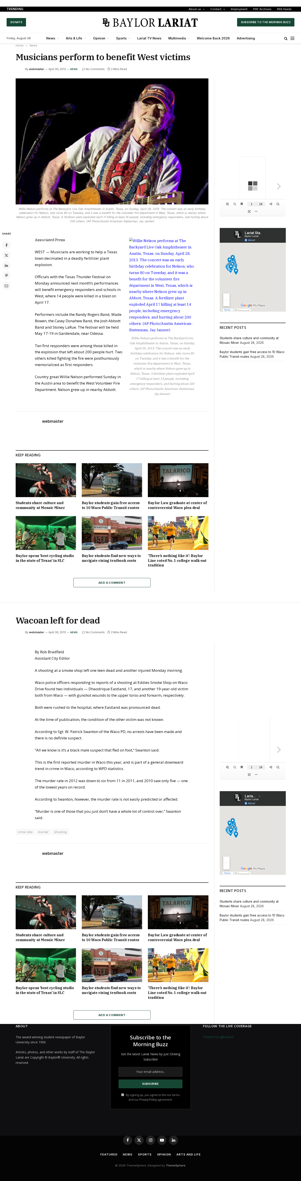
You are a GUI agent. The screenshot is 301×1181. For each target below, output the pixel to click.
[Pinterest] (6, 275)
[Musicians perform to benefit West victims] (112, 141)
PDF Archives (262, 9)
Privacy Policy (148, 1099)
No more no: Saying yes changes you (57, 9)
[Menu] (292, 38)
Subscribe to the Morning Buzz (266, 22)
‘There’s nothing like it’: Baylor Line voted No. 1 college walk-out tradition (177, 560)
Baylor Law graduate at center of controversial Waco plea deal (177, 505)
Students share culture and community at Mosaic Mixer (40, 505)
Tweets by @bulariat (218, 1037)
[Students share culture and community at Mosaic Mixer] (46, 480)
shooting (60, 832)
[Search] (285, 38)
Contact (215, 9)
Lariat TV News (149, 38)
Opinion (99, 38)
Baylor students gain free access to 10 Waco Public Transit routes (111, 505)
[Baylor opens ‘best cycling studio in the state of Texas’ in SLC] (46, 533)
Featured (108, 1154)
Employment (239, 9)
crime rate (25, 832)
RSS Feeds (284, 9)
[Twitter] (6, 255)
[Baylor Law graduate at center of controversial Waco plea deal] (178, 480)
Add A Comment (111, 582)
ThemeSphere (175, 1165)
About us (195, 9)
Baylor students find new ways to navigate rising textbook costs (111, 558)
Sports (121, 38)
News (50, 38)
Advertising (246, 38)
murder (43, 832)
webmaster (36, 69)
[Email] (6, 285)
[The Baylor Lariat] (150, 22)
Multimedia (177, 38)
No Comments (95, 69)
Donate (16, 22)
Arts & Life (74, 38)
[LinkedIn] (6, 265)
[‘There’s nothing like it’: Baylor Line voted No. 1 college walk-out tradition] (178, 533)
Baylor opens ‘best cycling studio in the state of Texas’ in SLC (45, 558)
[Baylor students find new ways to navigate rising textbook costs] (112, 533)
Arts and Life (189, 1154)
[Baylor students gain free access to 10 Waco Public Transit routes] (112, 480)
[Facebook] (6, 245)
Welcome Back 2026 (213, 38)
